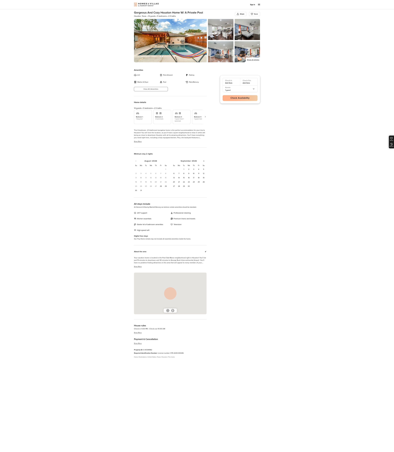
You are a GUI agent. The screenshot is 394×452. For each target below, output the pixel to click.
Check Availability (240, 98)
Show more (138, 141)
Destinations (143, 357)
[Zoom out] (172, 310)
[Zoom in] (167, 310)
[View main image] (170, 40)
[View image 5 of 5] (247, 51)
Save (256, 14)
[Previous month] (136, 161)
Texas (159, 357)
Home (136, 357)
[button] (161, 186)
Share (242, 14)
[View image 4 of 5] (220, 51)
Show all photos (253, 60)
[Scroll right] (205, 116)
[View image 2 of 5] (220, 29)
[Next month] (204, 161)
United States (152, 357)
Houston (164, 357)
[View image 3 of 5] (247, 29)
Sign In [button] (252, 5)
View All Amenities (150, 89)
